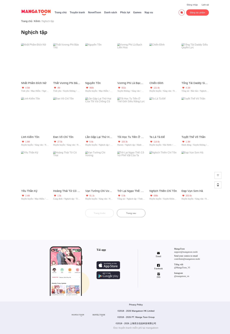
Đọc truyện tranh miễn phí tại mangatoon (135, 327)
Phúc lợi (125, 12)
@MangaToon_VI (182, 267)
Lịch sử (205, 4)
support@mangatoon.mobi (186, 252)
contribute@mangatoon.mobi (187, 259)
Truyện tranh (77, 12)
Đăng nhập (192, 4)
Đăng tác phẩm (197, 12)
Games (137, 12)
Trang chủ (61, 12)
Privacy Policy (136, 304)
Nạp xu (149, 12)
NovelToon (94, 12)
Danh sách (110, 12)
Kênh (37, 21)
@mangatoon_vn (181, 276)
